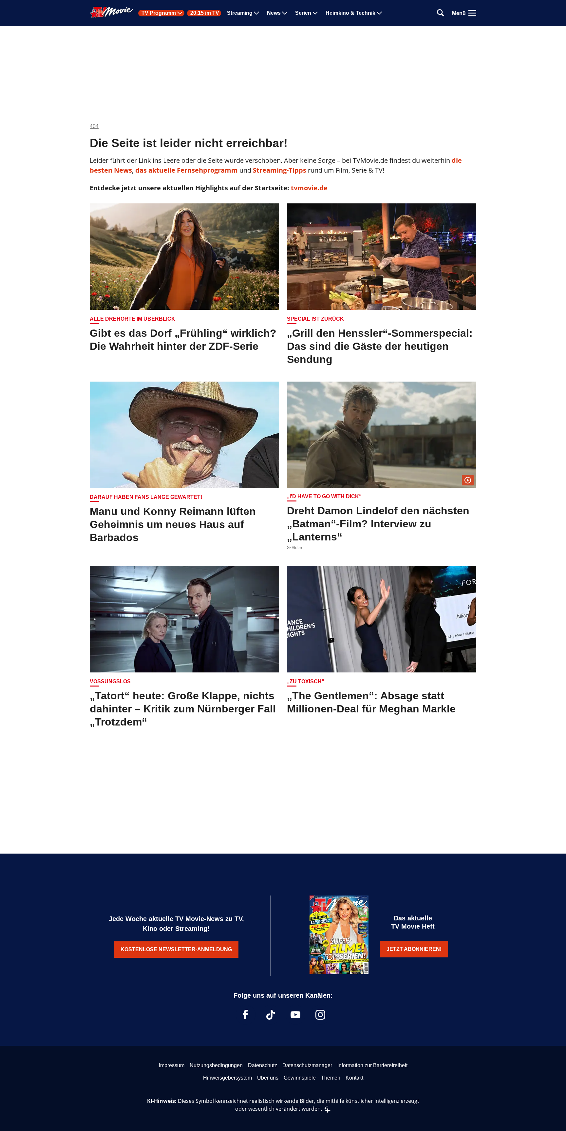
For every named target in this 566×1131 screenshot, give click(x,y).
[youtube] (295, 1015)
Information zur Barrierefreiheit (372, 1065)
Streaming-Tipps (279, 170)
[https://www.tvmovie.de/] (112, 12)
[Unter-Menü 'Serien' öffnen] (315, 13)
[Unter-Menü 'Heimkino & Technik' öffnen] (379, 13)
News (274, 13)
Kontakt (354, 1078)
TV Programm (159, 13)
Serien (303, 13)
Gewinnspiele (300, 1078)
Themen (330, 1078)
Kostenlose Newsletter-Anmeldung (176, 949)
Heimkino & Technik (350, 13)
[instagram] (320, 1015)
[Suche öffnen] (440, 13)
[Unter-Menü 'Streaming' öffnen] (256, 13)
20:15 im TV (204, 13)
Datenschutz (262, 1065)
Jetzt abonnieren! (414, 949)
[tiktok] (270, 1015)
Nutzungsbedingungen (216, 1065)
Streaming (240, 13)
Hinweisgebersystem (227, 1078)
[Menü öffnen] (472, 13)
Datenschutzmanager (307, 1065)
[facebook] (245, 1015)
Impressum (171, 1065)
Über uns (267, 1078)
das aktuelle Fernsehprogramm (186, 170)
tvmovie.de (309, 187)
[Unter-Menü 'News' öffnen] (284, 13)
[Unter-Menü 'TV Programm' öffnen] (179, 13)
